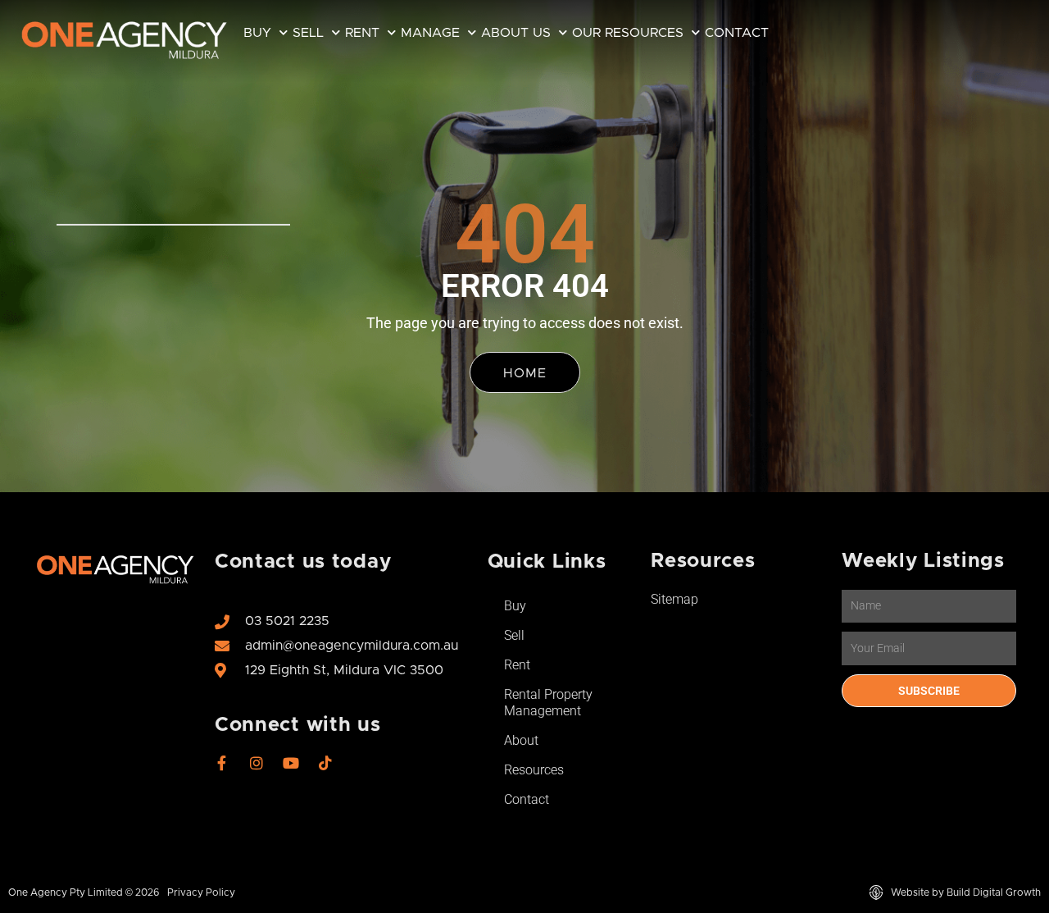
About (521, 740)
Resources (534, 770)
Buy (257, 32)
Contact (737, 32)
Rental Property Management (548, 703)
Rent (362, 32)
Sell (308, 32)
